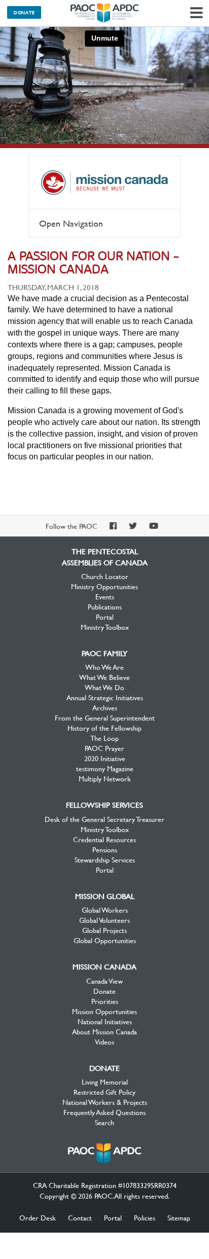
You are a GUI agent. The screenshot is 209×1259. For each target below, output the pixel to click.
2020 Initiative (104, 758)
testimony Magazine (104, 768)
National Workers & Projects (104, 1101)
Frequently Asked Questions (104, 1112)
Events (104, 596)
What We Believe (104, 676)
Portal (105, 616)
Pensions (104, 849)
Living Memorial (105, 1081)
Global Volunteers (104, 919)
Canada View (104, 980)
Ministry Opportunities (104, 586)
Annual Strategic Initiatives (104, 697)
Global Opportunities (105, 940)
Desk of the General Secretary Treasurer (104, 818)
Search (104, 1122)
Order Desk (37, 1217)
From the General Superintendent (105, 717)
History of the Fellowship (104, 727)
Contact (80, 1217)
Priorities (104, 1000)
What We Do (104, 687)
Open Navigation (71, 223)
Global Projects (104, 929)
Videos (104, 1041)
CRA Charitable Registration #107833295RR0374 (105, 1185)
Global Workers (105, 909)
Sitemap (178, 1217)
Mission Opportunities (104, 1011)
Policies (144, 1217)
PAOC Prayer (104, 747)
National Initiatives (105, 1021)
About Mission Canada (104, 1031)
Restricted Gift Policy (104, 1091)
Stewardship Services (105, 859)
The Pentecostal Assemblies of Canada (104, 13)
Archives (104, 707)
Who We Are (104, 666)
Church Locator (104, 576)
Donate (24, 12)
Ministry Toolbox (105, 626)
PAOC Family (104, 653)
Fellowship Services (104, 804)
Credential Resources (104, 839)
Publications (105, 606)
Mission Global (104, 896)
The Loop (104, 737)
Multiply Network (105, 778)
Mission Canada (104, 182)
